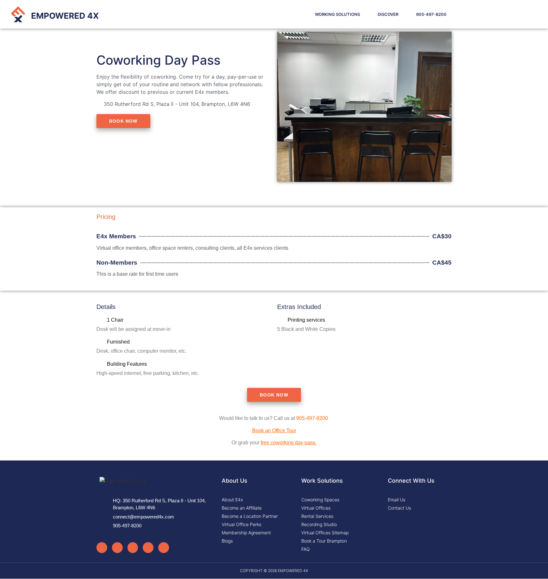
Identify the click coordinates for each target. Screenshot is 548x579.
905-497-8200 (431, 14)
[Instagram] (101, 547)
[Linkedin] (163, 547)
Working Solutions (337, 14)
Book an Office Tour (274, 430)
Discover (388, 14)
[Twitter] (132, 547)
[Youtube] (148, 547)
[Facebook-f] (117, 547)
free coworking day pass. (288, 442)
